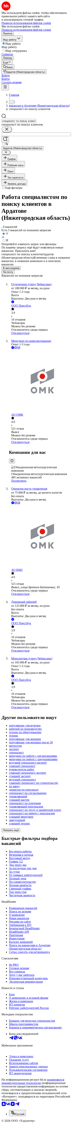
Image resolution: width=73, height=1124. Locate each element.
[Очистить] (6, 129)
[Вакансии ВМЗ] (40, 536)
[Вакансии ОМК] (40, 381)
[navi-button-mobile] (5, 87)
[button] (5, 75)
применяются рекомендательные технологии (32, 1081)
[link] (7, 67)
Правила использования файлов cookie (26, 29)
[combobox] (18, 121)
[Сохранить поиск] (5, 139)
